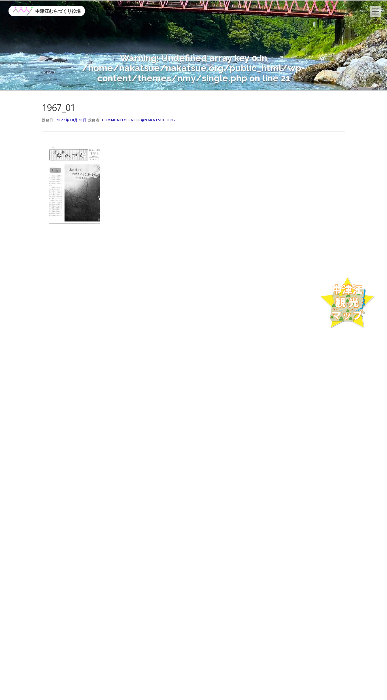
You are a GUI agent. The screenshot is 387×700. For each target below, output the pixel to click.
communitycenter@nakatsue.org (138, 120)
